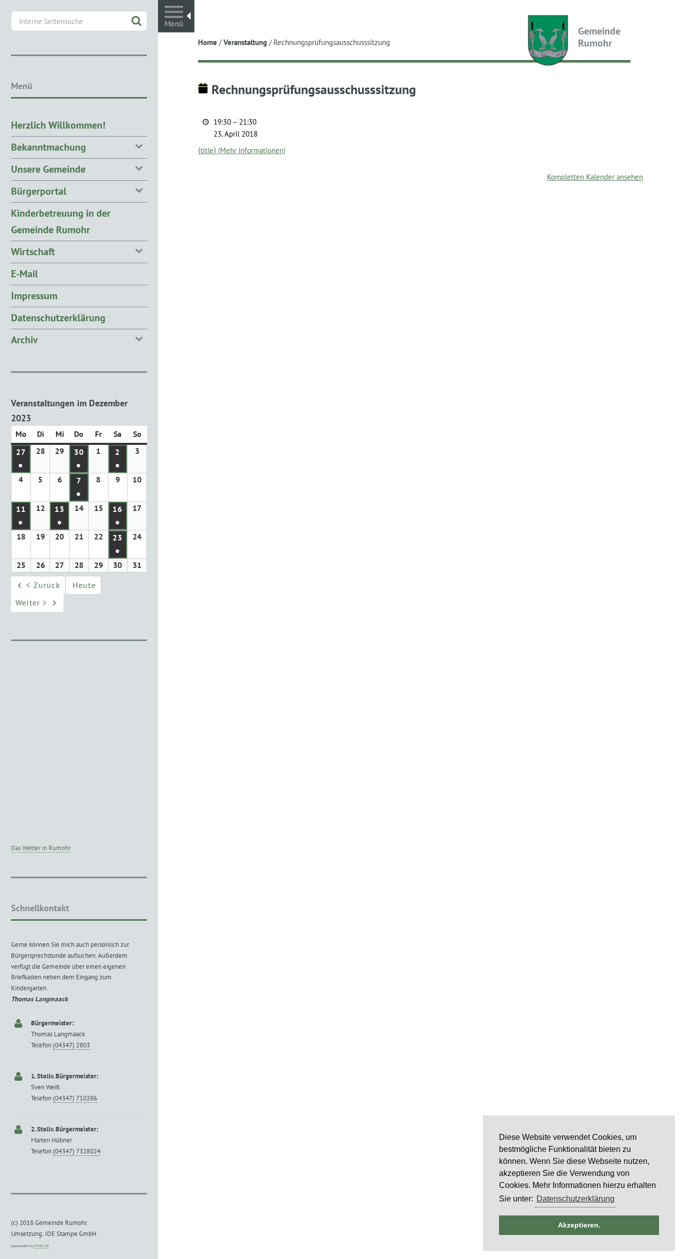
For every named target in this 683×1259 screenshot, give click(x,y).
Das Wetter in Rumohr (40, 848)
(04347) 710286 (75, 1098)
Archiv (24, 339)
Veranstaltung (245, 42)
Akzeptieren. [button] (579, 1225)
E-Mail (24, 273)
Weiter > (32, 602)
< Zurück (43, 585)
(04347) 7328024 (76, 1151)
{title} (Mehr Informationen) (242, 150)
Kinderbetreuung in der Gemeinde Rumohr (60, 221)
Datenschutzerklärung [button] (575, 1198)
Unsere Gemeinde (48, 169)
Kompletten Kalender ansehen (595, 177)
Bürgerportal (38, 191)
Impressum (34, 295)
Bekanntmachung (48, 147)
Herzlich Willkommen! (58, 125)
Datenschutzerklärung (58, 317)
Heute (84, 585)
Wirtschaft (33, 251)
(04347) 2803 (71, 1045)
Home (207, 42)
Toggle (176, 16)
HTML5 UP (41, 1245)
